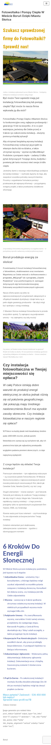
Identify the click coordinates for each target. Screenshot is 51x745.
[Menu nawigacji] (46, 3)
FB (29, 699)
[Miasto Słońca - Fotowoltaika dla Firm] (9, 3)
